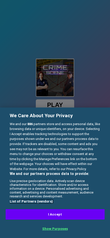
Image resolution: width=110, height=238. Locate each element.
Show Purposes (55, 229)
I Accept (55, 214)
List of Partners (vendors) (31, 201)
